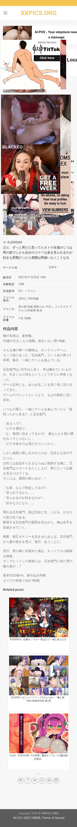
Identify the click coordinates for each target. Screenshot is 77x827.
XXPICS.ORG (39, 13)
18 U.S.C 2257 (21, 818)
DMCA (36, 818)
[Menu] (5, 13)
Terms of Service (53, 818)
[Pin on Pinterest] (49, 780)
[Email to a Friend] (42, 780)
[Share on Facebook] (27, 780)
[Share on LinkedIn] (56, 780)
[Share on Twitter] (35, 780)
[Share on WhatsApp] (20, 780)
